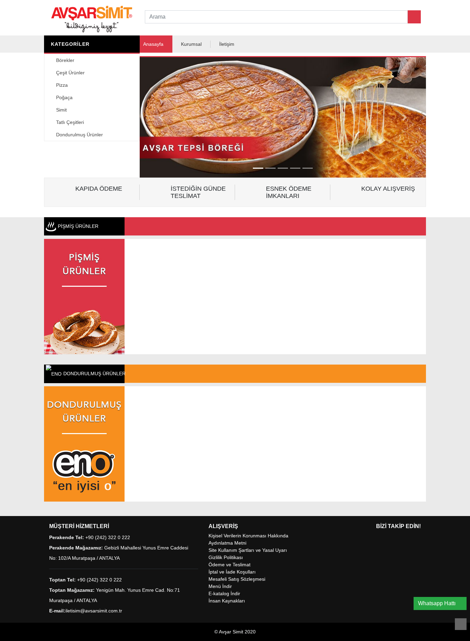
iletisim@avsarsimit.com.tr (93, 610)
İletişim (226, 44)
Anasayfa (153, 44)
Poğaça (64, 97)
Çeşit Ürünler (70, 72)
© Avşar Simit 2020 (235, 631)
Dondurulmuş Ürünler (79, 134)
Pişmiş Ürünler (78, 226)
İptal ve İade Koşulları (232, 572)
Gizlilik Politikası (226, 557)
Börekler (64, 60)
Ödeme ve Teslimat (229, 564)
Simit (61, 110)
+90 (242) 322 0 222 (107, 537)
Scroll (461, 624)
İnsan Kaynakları (227, 600)
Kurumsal (191, 44)
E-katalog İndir (224, 593)
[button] (161, 117)
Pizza (61, 85)
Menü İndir (220, 586)
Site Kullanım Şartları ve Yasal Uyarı (248, 550)
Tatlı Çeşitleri (69, 122)
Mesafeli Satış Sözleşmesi (237, 579)
